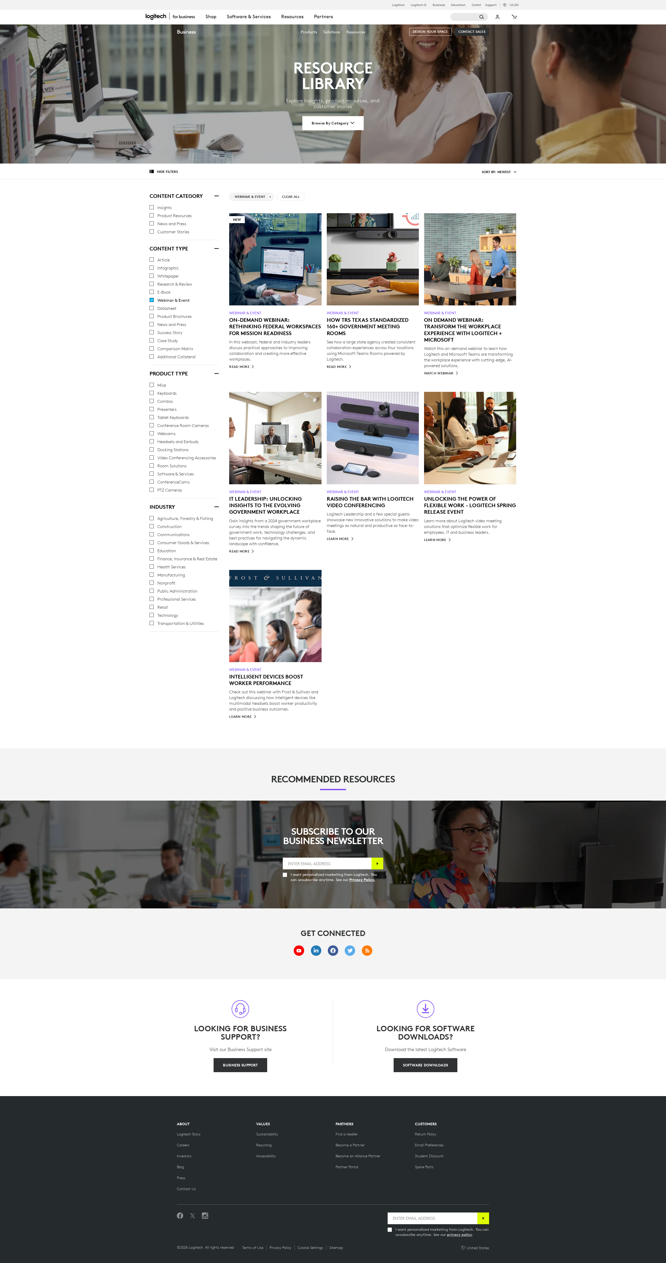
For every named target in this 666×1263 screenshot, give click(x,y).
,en (514, 5)
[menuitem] (309, 31)
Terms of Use (252, 1247)
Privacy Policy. (362, 879)
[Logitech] (173, 16)
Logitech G (418, 5)
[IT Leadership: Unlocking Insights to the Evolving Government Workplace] (275, 438)
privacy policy (459, 1234)
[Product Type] (216, 373)
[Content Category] (216, 195)
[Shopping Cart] (513, 17)
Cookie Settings (310, 1247)
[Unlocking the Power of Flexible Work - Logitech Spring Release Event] (470, 438)
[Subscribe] (377, 863)
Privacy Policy (280, 1247)
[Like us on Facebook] (180, 1215)
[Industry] (216, 506)
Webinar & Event (250, 196)
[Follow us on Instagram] (205, 1215)
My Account (497, 17)
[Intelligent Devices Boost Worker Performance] (275, 616)
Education (458, 5)
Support (491, 5)
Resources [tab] (292, 17)
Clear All (291, 196)
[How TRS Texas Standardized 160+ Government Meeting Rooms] (373, 259)
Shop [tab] (211, 17)
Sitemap (336, 1247)
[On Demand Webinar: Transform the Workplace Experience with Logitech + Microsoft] (470, 259)
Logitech (398, 5)
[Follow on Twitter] (192, 1215)
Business (439, 5)
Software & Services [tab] (249, 17)
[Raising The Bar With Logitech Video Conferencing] (373, 438)
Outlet (476, 5)
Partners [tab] (323, 17)
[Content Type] (216, 248)
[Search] (469, 17)
